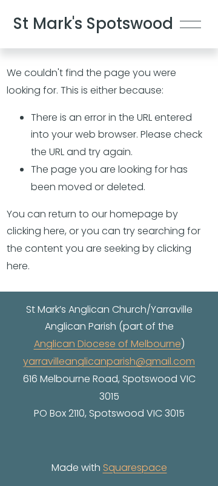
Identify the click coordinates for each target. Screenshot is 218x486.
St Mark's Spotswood (93, 23)
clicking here (36, 231)
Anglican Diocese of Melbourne (107, 344)
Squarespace (135, 468)
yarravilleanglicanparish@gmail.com (109, 361)
